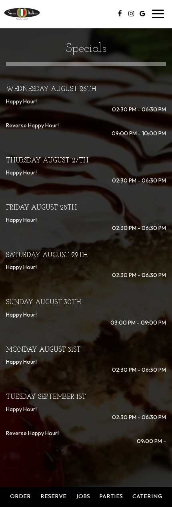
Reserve (53, 497)
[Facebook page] (120, 13)
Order (20, 497)
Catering (147, 497)
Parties (111, 497)
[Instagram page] (131, 13)
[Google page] (142, 13)
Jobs (83, 497)
